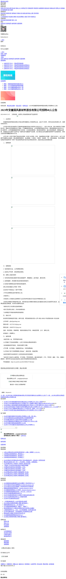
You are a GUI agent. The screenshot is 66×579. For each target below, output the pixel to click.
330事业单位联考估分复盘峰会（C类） (15, 467)
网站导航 (45, 564)
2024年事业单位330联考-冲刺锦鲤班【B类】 (16, 473)
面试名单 (47, 8)
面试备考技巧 (8, 536)
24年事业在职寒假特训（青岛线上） (14, 455)
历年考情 (36, 13)
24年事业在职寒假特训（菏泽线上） (14, 457)
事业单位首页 (4, 1)
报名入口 (18, 8)
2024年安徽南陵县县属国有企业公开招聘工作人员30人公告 (20, 421)
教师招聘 (4, 10)
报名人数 (30, 13)
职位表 (13, 8)
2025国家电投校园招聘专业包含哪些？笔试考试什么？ (19, 483)
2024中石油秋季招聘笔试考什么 (13, 493)
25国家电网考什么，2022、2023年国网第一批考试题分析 (20, 510)
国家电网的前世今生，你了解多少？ (14, 504)
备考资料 (14, 23)
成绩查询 (41, 8)
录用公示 (58, 8)
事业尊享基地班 (18, 63)
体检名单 (52, 8)
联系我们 (27, 564)
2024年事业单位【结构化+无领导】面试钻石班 (17, 463)
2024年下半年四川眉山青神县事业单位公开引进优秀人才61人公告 (22, 410)
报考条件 (14, 13)
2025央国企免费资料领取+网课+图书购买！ (16, 503)
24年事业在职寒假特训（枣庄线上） (14, 454)
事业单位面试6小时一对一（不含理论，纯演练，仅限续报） (21, 462)
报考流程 (3, 13)
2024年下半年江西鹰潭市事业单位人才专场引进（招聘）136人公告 (23, 408)
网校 (5, 84)
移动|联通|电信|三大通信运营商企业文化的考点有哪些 (19, 508)
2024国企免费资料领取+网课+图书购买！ (15, 516)
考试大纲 (8, 8)
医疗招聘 (10, 10)
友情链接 (51, 564)
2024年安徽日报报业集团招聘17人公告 (15, 423)
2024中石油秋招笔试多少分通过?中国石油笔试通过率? (19, 495)
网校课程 (6, 542)
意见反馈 (39, 564)
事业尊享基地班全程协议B (21, 66)
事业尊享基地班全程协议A (22, 65)
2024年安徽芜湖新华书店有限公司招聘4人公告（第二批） (20, 416)
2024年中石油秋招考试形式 (11, 498)
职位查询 (6, 524)
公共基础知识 (4, 16)
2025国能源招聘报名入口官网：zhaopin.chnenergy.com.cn (19, 490)
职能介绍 (19, 13)
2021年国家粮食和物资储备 (15, 85)
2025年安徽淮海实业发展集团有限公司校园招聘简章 (18, 418)
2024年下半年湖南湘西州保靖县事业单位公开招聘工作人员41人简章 (23, 401)
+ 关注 (2, 40)
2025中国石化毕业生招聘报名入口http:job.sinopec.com (19, 485)
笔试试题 (3, 20)
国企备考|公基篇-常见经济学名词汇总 (14, 513)
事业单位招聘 (11, 105)
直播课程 (6, 544)
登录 (2, 53)
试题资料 (19, 23)
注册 (5, 53)
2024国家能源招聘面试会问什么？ (13, 515)
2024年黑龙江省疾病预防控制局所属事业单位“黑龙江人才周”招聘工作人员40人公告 (27, 405)
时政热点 (33, 16)
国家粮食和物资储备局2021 (15, 84)
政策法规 (25, 13)
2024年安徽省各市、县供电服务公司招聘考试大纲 (18, 511)
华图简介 (3, 564)
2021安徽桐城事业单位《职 (15, 87)
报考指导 (8, 23)
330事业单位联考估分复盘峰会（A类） (15, 470)
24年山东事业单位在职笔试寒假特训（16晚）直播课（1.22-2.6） (22, 452)
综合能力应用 (8, 532)
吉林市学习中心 (8, 63)
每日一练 (14, 20)
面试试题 (8, 20)
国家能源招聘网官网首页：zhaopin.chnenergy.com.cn (18, 488)
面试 (26, 16)
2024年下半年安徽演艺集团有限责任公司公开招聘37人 (19, 424)
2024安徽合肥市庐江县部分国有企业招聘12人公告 (18, 419)
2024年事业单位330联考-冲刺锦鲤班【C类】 (16, 472)
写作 (29, 16)
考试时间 (36, 8)
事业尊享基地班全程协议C (21, 68)
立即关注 (23, 435)
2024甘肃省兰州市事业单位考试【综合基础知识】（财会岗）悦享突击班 (24, 460)
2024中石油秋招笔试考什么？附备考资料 (15, 496)
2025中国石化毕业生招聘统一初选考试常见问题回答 (18, 486)
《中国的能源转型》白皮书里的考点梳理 (15, 501)
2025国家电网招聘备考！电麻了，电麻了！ (16, 506)
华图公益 (15, 564)
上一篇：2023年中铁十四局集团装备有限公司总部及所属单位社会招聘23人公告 (23, 395)
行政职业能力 (8, 534)
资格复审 (30, 8)
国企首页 (18, 105)
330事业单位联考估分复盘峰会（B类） (15, 468)
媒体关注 (21, 564)
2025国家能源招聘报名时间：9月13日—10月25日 (18, 491)
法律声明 (33, 564)
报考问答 (8, 13)
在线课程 (3, 81)
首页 (2, 58)
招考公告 (3, 8)
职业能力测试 (12, 16)
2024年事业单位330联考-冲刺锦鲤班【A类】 (16, 475)
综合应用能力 (20, 16)
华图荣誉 (9, 564)
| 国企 (2, 57)
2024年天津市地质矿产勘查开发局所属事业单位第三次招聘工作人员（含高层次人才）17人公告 (31, 407)
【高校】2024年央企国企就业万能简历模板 (16, 465)
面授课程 (3, 60)
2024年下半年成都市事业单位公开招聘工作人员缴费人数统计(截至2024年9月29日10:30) (28, 403)
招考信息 (3, 23)
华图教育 (3, 55)
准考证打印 (24, 8)
